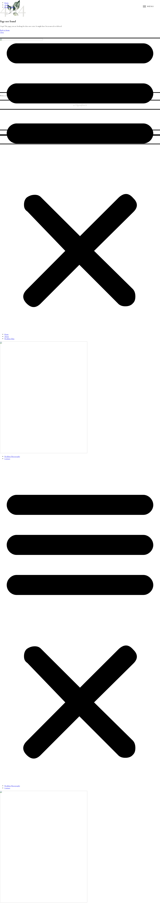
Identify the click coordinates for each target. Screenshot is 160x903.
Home (6, 3)
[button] (80, 171)
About (6, 5)
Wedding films (9, 7)
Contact (7, 459)
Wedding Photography (12, 456)
